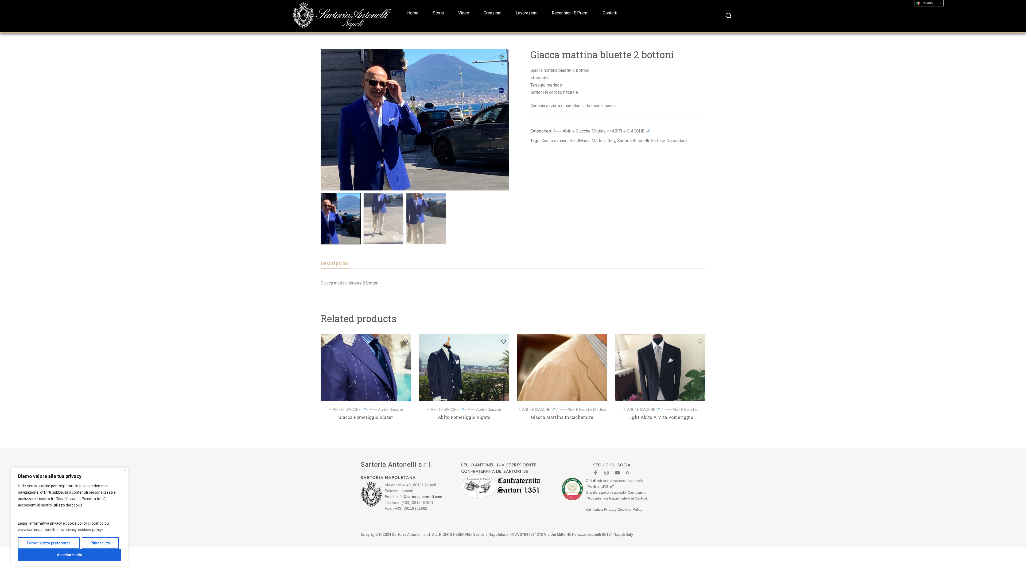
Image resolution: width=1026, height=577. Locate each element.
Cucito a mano (554, 140)
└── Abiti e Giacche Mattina (579, 131)
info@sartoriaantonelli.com (419, 496)
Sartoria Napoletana (669, 140)
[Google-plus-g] (628, 473)
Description (334, 263)
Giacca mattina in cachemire (562, 417)
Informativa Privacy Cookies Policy (613, 509)
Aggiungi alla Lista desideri (405, 341)
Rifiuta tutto (100, 543)
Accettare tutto (69, 555)
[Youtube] (617, 473)
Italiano (926, 3)
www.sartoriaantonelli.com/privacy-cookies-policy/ (60, 530)
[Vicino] (124, 470)
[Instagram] (606, 473)
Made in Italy (603, 140)
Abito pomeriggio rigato (464, 417)
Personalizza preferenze (49, 543)
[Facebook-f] (595, 473)
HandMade (579, 140)
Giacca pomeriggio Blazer (365, 417)
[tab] (334, 263)
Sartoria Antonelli (633, 140)
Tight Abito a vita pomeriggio (660, 417)
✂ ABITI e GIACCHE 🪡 (629, 131)
